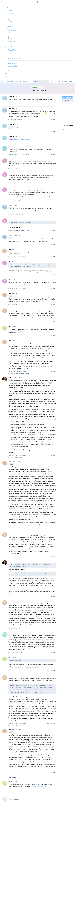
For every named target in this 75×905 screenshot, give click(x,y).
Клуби (6, 73)
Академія (10, 70)
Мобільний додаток (12, 14)
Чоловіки (11, 37)
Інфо (6, 9)
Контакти (7, 77)
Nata (12, 265)
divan (11, 464)
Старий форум (23, 81)
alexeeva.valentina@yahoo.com (22, 139)
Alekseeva (12, 161)
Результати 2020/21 (12, 50)
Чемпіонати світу (12, 65)
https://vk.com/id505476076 (40, 786)
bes (11, 208)
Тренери (10, 46)
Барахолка (7, 76)
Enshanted (14, 222)
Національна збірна (12, 30)
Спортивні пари (12, 41)
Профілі (7, 27)
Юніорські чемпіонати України (15, 58)
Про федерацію (11, 19)
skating (12, 732)
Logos (9, 26)
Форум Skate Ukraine (11, 81)
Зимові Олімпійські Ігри (13, 63)
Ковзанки (7, 75)
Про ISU (10, 21)
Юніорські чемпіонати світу (14, 68)
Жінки (10, 38)
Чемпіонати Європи (12, 66)
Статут (9, 12)
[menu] (3, 5)
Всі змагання (11, 49)
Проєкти (7, 69)
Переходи (10, 32)
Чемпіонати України (12, 57)
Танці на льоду (12, 39)
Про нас (10, 10)
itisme (11, 127)
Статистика (10, 13)
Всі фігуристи (11, 29)
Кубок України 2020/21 (13, 52)
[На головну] (2, 81)
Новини (7, 7)
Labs (9, 72)
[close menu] (4, 5)
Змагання (7, 47)
